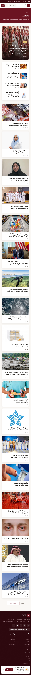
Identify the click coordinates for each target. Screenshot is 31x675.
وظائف (28, 646)
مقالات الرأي (12, 639)
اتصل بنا (28, 658)
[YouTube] (17, 625)
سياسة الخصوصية (26, 663)
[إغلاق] (3, 670)
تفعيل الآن (9, 669)
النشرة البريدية (12, 644)
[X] (28, 625)
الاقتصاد (28, 639)
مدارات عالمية (27, 644)
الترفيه (28, 649)
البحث (13, 641)
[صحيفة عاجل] (26, 5)
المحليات (28, 636)
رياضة (28, 641)
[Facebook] (24, 625)
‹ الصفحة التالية (13, 603)
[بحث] (14, 5)
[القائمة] (3, 5)
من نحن (28, 656)
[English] (10, 5)
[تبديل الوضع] (6, 5)
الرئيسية (27, 12)
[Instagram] (21, 625)
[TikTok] (13, 625)
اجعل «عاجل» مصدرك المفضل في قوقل (19, 629)
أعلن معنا (28, 661)
